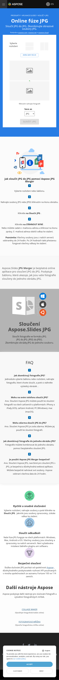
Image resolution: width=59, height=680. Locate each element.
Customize (17, 671)
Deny (41, 671)
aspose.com (22, 32)
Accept (29, 664)
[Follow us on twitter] (29, 643)
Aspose (11, 4)
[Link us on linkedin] (35, 643)
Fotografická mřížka (29, 621)
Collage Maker (29, 609)
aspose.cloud (43, 32)
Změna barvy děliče (29, 55)
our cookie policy (19, 659)
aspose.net (32, 32)
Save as (28, 109)
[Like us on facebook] (23, 643)
